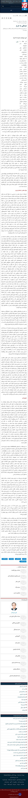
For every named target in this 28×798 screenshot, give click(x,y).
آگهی (11, 782)
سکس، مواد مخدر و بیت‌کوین (20, 760)
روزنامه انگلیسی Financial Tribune (10, 775)
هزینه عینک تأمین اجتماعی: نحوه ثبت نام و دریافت (16, 745)
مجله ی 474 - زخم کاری (22, 21)
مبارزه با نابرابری (23, 694)
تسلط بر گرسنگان (23, 686)
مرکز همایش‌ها (5, 780)
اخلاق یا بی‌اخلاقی (16, 623)
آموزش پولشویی (23, 758)
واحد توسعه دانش (21, 782)
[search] (3, 6)
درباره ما (16, 1)
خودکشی (18, 559)
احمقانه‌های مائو (23, 747)
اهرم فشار (24, 710)
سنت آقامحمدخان (22, 692)
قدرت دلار (18, 582)
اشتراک (13, 1)
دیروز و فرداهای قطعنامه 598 (20, 766)
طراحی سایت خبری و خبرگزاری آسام (13, 794)
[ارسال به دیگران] (11, 18)
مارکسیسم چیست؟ (22, 721)
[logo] (24, 5)
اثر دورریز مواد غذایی (22, 702)
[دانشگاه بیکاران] (23, 670)
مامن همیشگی (17, 630)
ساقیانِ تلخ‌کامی (23, 726)
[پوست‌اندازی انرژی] (23, 664)
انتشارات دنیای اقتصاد (12, 780)
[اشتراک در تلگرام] (2, 18)
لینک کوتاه (15, 15)
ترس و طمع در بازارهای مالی (14, 576)
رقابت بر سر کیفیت (22, 732)
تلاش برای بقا (23, 705)
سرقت (11, 559)
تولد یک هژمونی (16, 649)
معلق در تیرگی (23, 707)
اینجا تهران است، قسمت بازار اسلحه (19, 718)
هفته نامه (22, 784)
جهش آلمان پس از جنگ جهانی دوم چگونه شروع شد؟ (16, 750)
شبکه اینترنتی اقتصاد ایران (21, 780)
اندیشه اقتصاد (15, 21)
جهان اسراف (23, 699)
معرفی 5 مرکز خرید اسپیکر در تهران (19, 755)
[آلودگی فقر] (23, 657)
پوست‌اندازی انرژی (16, 663)
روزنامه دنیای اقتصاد (20, 775)
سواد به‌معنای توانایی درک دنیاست (19, 753)
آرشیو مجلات (3, 1)
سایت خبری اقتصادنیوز (14, 777)
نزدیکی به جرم (17, 593)
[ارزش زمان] (23, 644)
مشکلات (4, 559)
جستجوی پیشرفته (11, 3)
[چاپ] (9, 18)
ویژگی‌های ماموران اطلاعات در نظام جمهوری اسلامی (16, 729)
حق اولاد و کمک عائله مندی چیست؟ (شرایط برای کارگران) (15, 724)
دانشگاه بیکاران (16, 669)
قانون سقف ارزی (23, 763)
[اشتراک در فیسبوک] (4, 18)
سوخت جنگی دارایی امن (15, 616)
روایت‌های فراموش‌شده (22, 697)
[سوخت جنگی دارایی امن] (23, 617)
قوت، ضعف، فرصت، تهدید (21, 739)
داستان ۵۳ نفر (23, 768)
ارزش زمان (17, 643)
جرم (24, 559)
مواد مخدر (23, 561)
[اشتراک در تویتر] (6, 18)
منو (11, 10)
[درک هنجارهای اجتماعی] (23, 677)
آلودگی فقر (17, 656)
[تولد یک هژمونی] (23, 650)
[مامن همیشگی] (23, 631)
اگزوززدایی (17, 636)
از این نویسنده (24, 600)
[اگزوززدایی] (23, 637)
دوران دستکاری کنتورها (21, 737)
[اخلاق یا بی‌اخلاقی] (23, 624)
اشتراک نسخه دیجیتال (9, 1)
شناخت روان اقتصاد (15, 570)
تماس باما (20, 1)
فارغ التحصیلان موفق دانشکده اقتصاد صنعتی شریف (16, 742)
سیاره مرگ (17, 587)
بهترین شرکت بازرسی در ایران (20, 734)
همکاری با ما (15, 782)
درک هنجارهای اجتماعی (15, 676)
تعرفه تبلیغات (6, 782)
